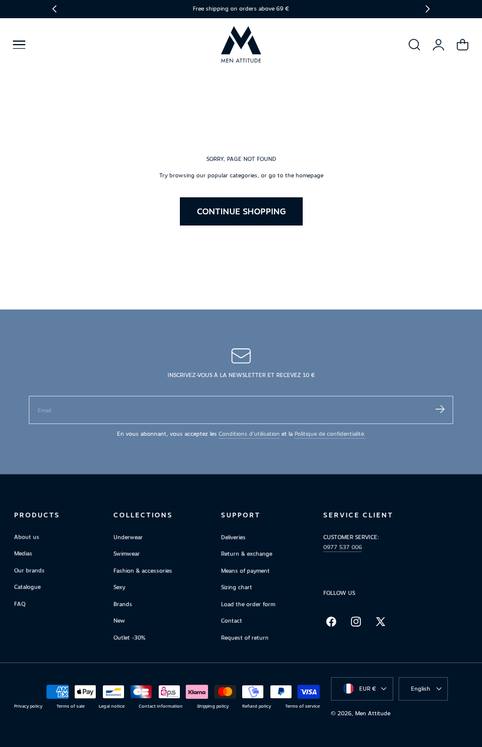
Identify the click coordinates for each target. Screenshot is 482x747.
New (119, 621)
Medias (23, 554)
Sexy (119, 587)
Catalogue (27, 587)
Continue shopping (241, 211)
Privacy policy (28, 706)
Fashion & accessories (142, 570)
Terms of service (302, 706)
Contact (231, 621)
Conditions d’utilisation (249, 434)
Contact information (161, 706)
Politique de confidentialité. (330, 434)
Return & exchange (246, 554)
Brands (122, 604)
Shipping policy (213, 706)
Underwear (128, 537)
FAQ (19, 604)
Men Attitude (372, 713)
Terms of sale (70, 706)
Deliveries (233, 537)
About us (26, 537)
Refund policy (256, 706)
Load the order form (248, 604)
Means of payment (245, 570)
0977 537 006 (342, 547)
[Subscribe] (440, 409)
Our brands (29, 570)
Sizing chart (236, 587)
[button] (18, 44)
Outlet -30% (129, 637)
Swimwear (126, 554)
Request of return (245, 637)
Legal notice (112, 706)
